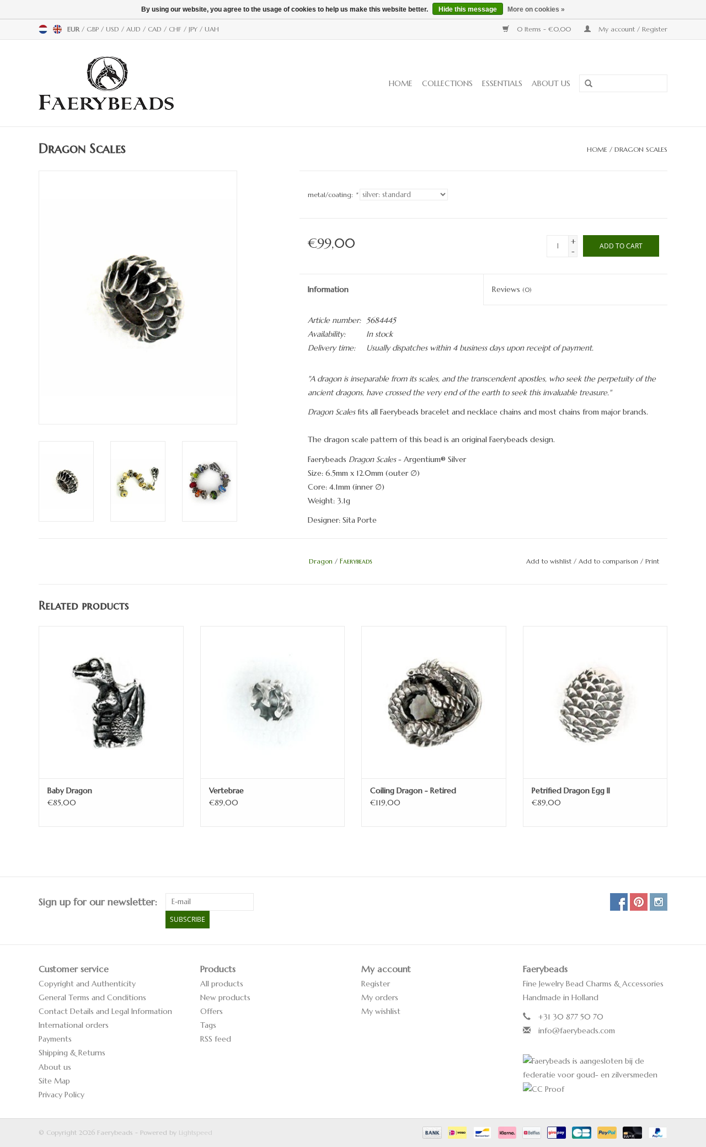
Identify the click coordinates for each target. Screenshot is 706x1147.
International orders (74, 1025)
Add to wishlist (548, 561)
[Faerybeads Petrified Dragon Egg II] (595, 702)
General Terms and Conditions (92, 997)
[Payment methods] (431, 1132)
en (57, 29)
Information (328, 289)
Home (401, 83)
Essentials (502, 83)
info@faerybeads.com (576, 1031)
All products (221, 984)
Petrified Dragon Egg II (571, 790)
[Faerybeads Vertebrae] (272, 702)
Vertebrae (226, 790)
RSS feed (215, 1039)
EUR (74, 29)
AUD (134, 29)
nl (43, 29)
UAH (212, 29)
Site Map (54, 1081)
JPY (194, 29)
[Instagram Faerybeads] (658, 902)
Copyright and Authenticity (87, 984)
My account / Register (631, 29)
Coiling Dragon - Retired (413, 790)
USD (113, 29)
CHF (176, 29)
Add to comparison (609, 561)
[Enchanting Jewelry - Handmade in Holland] (140, 83)
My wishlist (380, 1011)
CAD (156, 29)
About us (551, 83)
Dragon (321, 561)
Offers (211, 1011)
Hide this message (467, 9)
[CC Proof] (595, 1089)
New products (225, 997)
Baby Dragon (69, 790)
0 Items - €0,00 (544, 29)
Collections (447, 83)
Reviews (512, 289)
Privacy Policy (61, 1095)
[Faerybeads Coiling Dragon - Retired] (433, 702)
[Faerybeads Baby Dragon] (111, 702)
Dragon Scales (640, 149)
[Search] (584, 84)
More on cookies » (536, 9)
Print (652, 561)
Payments (55, 1039)
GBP (94, 29)
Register (375, 984)
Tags (208, 1025)
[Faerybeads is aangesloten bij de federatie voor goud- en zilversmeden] (595, 1068)
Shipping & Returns (72, 1053)
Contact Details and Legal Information (105, 1011)
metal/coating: (332, 194)
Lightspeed (195, 1132)
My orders (379, 997)
